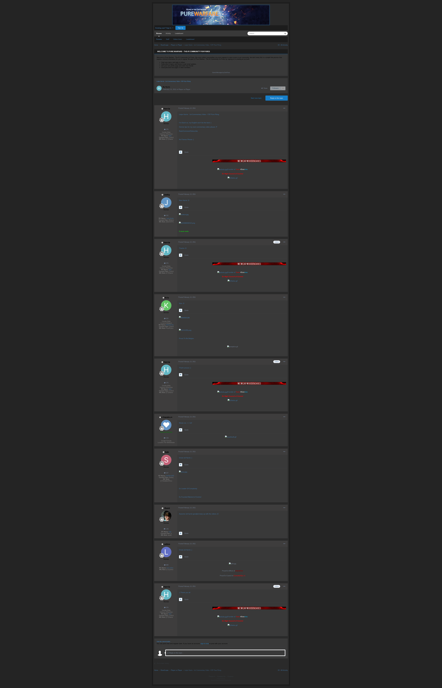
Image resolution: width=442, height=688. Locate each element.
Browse (159, 33)
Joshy (167, 194)
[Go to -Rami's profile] (166, 516)
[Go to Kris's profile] (166, 305)
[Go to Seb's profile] (166, 460)
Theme (211, 676)
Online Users (177, 39)
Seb (167, 452)
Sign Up (180, 28)
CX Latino (170, 568)
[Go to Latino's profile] (166, 552)
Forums (159, 39)
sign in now (205, 643)
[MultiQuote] (180, 152)
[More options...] (284, 108)
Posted (187, 108)
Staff (167, 39)
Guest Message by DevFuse (221, 72)
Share (265, 88)
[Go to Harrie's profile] (159, 88)
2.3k (167, 438)
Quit (170, 136)
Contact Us (221, 676)
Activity (168, 33)
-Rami (167, 508)
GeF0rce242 (170, 476)
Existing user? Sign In (163, 28)
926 (167, 318)
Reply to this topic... (176, 653)
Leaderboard (190, 39)
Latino (167, 544)
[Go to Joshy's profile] (166, 202)
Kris (167, 297)
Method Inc (170, 325)
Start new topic (256, 98)
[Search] (285, 33)
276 (167, 129)
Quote (186, 152)
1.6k (167, 529)
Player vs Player (184, 89)
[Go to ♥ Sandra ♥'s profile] (166, 425)
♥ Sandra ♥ (166, 417)
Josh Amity (170, 218)
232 (167, 215)
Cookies (230, 676)
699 (167, 565)
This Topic (276, 33)
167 (167, 473)
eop (170, 532)
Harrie (167, 108)
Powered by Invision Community (221, 680)
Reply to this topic (276, 98)
